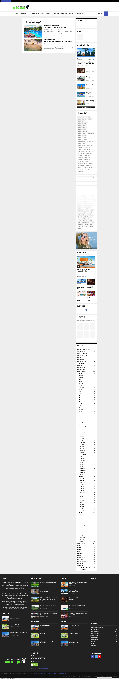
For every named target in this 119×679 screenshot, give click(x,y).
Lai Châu (82, 446)
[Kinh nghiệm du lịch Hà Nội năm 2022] (35, 584)
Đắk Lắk (82, 519)
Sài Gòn (80, 161)
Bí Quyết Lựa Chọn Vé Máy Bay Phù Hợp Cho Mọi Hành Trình (18, 633)
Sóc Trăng (82, 504)
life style (91, 151)
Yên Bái (81, 474)
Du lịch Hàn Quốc (82, 125)
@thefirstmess (86, 339)
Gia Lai (81, 521)
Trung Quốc (81, 165)
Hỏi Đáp (71, 13)
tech (86, 161)
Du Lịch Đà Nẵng (81, 367)
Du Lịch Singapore (81, 422)
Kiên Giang (82, 496)
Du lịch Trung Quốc (82, 139)
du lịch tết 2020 (82, 143)
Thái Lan (91, 163)
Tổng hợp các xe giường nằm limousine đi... (90, 299)
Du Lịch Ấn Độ (80, 357)
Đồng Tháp (82, 492)
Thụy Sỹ (80, 411)
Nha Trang (82, 525)
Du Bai (80, 381)
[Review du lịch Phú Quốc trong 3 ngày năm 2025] (81, 86)
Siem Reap (81, 363)
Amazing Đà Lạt (57, 673)
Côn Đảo (82, 490)
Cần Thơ (82, 488)
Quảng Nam (82, 533)
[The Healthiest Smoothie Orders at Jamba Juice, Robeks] (35, 591)
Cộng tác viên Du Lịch (45, 668)
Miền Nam (81, 476)
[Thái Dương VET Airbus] (5, 618)
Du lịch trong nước (82, 137)
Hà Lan (80, 385)
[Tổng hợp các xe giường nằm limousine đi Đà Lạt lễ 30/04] (91, 293)
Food (78, 551)
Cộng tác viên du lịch (82, 355)
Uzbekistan (81, 415)
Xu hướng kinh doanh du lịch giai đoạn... (81, 299)
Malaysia (88, 153)
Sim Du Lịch (56, 13)
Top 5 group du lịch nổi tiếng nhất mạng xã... (90, 94)
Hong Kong (81, 387)
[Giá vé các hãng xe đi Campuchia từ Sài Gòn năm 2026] (86, 262)
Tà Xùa (81, 464)
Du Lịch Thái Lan (81, 424)
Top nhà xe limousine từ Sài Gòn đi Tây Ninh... (90, 78)
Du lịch (90, 119)
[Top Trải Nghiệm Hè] (5, 626)
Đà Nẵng (80, 171)
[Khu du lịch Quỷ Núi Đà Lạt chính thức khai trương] (91, 282)
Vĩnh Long (82, 508)
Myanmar (81, 401)
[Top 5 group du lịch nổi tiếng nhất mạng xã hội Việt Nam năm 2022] (81, 94)
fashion (89, 145)
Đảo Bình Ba (84, 527)
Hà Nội (80, 149)
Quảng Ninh (82, 460)
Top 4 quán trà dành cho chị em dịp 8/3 (90, 101)
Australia (81, 375)
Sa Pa (81, 462)
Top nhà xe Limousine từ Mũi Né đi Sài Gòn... (90, 69)
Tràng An (84, 454)
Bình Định (82, 514)
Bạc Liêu (82, 480)
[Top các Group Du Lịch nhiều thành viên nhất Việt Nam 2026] (86, 54)
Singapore (87, 159)
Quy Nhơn (82, 539)
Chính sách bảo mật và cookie (104, 678)
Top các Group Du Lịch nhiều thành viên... (81, 287)
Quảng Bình (82, 458)
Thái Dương (47, 29)
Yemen (80, 420)
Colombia (81, 377)
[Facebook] (98, 13)
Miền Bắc (80, 155)
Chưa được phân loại (82, 353)
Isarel (80, 393)
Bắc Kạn (82, 434)
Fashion (79, 545)
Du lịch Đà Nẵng (82, 119)
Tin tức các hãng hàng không (83, 567)
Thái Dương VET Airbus (15, 617)
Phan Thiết (82, 529)
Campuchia (81, 117)
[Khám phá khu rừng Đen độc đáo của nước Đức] (35, 607)
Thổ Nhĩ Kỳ (81, 409)
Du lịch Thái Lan (82, 135)
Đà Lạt (87, 169)
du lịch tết (90, 141)
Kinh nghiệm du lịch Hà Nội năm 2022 (48, 582)
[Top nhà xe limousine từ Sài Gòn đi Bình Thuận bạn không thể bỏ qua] (35, 615)
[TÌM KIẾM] (93, 25)
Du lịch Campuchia (82, 123)
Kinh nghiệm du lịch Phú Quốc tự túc (55, 27)
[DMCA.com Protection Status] (34, 665)
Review (80, 159)
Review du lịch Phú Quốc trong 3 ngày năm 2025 (90, 86)
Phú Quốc (53, 39)
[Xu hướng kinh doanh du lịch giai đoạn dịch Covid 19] (81, 293)
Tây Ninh (82, 506)
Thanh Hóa (82, 468)
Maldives (81, 397)
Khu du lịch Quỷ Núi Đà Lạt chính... (91, 286)
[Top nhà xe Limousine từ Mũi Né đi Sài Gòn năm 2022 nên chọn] (81, 70)
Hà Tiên (82, 494)
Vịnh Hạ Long (83, 470)
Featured (79, 547)
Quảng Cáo (37, 661)
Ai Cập (80, 373)
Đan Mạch (81, 383)
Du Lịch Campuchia (81, 361)
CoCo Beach (83, 517)
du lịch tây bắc (81, 141)
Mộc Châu (82, 450)
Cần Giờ (82, 486)
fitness (80, 147)
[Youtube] (102, 13)
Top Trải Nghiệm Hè (14, 625)
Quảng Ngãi (82, 537)
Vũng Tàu (80, 167)
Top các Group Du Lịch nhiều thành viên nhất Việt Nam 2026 (85, 62)
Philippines (81, 407)
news (87, 155)
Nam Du (82, 498)
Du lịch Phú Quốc (82, 133)
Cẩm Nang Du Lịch (81, 351)
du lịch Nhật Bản (82, 129)
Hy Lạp (80, 389)
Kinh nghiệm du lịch (79, 13)
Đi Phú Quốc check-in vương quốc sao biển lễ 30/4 (58, 42)
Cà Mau (81, 484)
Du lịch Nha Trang (82, 127)
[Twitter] (100, 13)
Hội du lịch (87, 149)
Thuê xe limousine (34, 673)
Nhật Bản (80, 157)
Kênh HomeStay (35, 13)
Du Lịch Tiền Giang (81, 426)
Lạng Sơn (82, 448)
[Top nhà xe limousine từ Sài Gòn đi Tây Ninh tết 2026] (81, 78)
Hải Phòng (82, 442)
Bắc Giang (82, 432)
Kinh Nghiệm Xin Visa (82, 561)
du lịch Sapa (91, 133)
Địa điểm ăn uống (81, 543)
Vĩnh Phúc (82, 472)
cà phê (88, 117)
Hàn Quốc (87, 147)
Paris (80, 405)
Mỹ (79, 399)
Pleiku (81, 531)
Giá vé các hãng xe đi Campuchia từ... (83, 270)
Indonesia (81, 391)
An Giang (82, 478)
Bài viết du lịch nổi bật (47, 25)
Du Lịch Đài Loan (81, 369)
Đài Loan (80, 169)
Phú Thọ (82, 456)
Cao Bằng (82, 436)
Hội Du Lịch (15, 13)
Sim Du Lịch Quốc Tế (65, 673)
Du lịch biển (81, 121)
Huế (81, 523)
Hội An (83, 535)
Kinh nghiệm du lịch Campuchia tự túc (46, 673)
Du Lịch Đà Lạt (81, 145)
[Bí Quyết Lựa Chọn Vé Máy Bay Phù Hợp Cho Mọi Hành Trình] (5, 634)
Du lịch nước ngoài (82, 131)
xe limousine (88, 167)
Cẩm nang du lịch (24, 13)
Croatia (80, 379)
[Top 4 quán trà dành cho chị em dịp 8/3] (81, 102)
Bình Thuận (82, 482)
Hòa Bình (82, 444)
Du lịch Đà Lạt (80, 365)
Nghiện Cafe (64, 13)
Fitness (79, 549)
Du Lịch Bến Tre (80, 359)
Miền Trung (81, 512)
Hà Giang (82, 438)
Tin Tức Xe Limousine (46, 13)
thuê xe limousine (82, 163)
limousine (81, 153)
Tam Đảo (82, 466)
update (88, 165)
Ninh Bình (82, 452)
